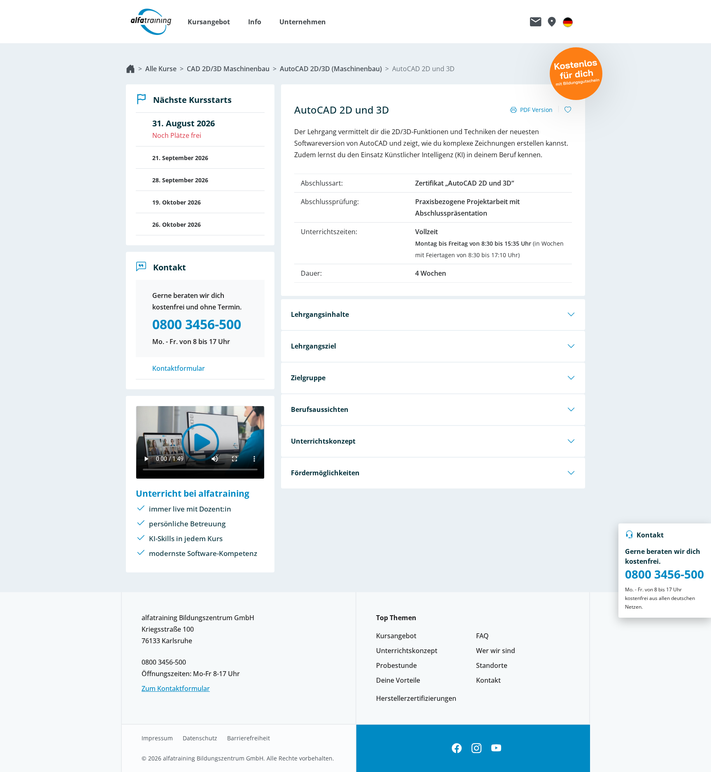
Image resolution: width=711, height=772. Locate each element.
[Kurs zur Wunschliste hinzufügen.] (568, 110)
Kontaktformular (178, 368)
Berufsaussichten (320, 409)
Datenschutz (200, 738)
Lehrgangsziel (313, 346)
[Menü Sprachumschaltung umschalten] (568, 21)
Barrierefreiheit (248, 738)
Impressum (157, 738)
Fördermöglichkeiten (325, 472)
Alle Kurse (161, 68)
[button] (213, 22)
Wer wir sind (495, 650)
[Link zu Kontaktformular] (535, 22)
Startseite (130, 68)
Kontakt (488, 680)
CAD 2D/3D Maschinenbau (228, 68)
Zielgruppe (308, 377)
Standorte (491, 665)
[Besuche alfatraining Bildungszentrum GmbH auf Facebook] (457, 748)
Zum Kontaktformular (176, 688)
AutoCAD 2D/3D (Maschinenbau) (331, 68)
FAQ (482, 635)
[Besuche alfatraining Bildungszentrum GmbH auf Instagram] (476, 748)
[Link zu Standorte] (551, 22)
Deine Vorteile (398, 680)
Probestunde (396, 665)
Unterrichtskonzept (323, 441)
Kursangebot (396, 635)
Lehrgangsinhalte (320, 314)
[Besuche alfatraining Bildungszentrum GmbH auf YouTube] (496, 748)
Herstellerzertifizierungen (416, 698)
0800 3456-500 (664, 574)
